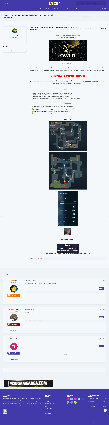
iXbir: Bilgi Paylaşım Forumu (74, 16)
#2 (104, 280)
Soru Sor (67, 8)
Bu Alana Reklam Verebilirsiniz (91, 3)
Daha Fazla (74, 8)
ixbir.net (8, 422)
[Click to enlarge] (68, 50)
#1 (105, 28)
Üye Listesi (48, 8)
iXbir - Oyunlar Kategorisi (88, 16)
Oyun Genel (99, 16)
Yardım (49, 413)
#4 (104, 338)
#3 (104, 309)
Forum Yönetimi (77, 422)
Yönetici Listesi (58, 8)
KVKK (89, 422)
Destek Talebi (50, 403)
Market (41, 8)
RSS (105, 422)
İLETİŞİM (84, 422)
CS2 (105, 16)
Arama (49, 410)
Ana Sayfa (34, 8)
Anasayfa (49, 399)
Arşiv (101, 422)
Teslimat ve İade (95, 422)
